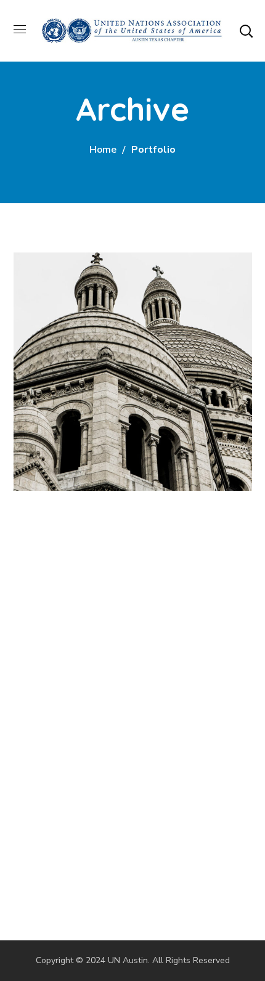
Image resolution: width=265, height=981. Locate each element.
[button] (246, 31)
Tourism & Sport (109, 327)
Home (102, 149)
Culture (54, 350)
